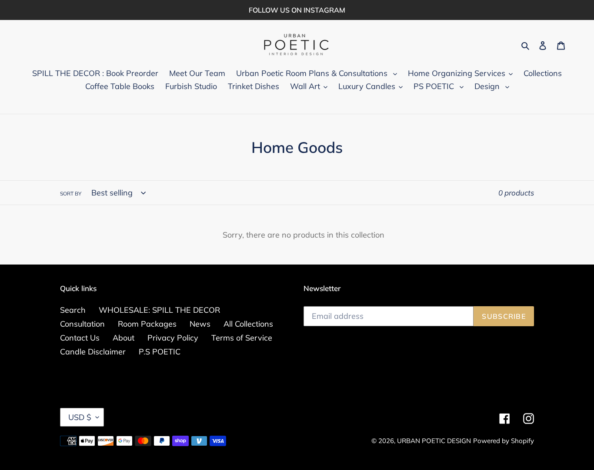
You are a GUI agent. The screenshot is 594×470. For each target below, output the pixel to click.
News (200, 324)
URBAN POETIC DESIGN (434, 441)
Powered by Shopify (503, 441)
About (123, 338)
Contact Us (80, 338)
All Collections (248, 324)
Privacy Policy (172, 338)
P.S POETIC (159, 352)
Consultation (82, 324)
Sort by (70, 193)
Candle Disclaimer (93, 352)
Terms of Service (241, 338)
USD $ (79, 417)
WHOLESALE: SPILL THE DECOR (159, 310)
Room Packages (147, 324)
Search (73, 310)
